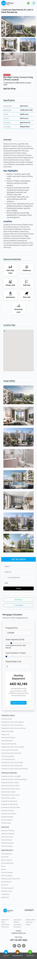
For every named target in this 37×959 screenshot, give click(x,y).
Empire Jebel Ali (6, 860)
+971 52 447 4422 (18, 940)
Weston (3, 869)
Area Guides (17, 919)
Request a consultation (18, 702)
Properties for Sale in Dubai (9, 782)
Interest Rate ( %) (13, 661)
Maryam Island (24, 126)
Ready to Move (30, 919)
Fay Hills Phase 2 (6, 882)
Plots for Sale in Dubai (8, 798)
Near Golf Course (6, 840)
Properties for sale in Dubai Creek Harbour (14, 769)
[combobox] (6, 577)
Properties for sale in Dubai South (11, 765)
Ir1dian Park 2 (5, 894)
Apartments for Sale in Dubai (10, 785)
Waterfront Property (7, 833)
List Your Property (6, 846)
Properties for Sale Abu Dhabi (10, 807)
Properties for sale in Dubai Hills (11, 753)
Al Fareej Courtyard (7, 888)
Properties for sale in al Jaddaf (10, 776)
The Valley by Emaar (7, 756)
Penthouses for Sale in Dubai (10, 795)
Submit (18, 588)
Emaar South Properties (8, 744)
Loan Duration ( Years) (15, 653)
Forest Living (5, 734)
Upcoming (29, 922)
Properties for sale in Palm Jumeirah (12, 747)
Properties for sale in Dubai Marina (12, 725)
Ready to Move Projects (8, 813)
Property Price (12, 628)
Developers (17, 927)
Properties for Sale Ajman (9, 801)
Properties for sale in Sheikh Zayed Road (14, 779)
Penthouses (5, 927)
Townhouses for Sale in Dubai (10, 789)
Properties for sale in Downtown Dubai (13, 728)
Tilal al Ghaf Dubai (7, 740)
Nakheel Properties (7, 817)
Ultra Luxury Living (7, 837)
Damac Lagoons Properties (9, 750)
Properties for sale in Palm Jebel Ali (12, 722)
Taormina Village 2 (7, 872)
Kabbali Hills (5, 897)
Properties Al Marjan (7, 810)
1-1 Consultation (18, 605)
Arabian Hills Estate (7, 731)
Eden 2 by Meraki (6, 875)
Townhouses (5, 924)
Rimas (3, 866)
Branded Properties (7, 843)
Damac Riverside (6, 719)
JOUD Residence (6, 854)
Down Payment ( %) (15, 639)
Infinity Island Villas (7, 863)
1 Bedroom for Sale (26, 110)
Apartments (24, 106)
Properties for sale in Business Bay (12, 762)
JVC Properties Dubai (8, 759)
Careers (28, 924)
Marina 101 (4, 885)
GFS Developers (6, 823)
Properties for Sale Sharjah (9, 804)
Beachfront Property (7, 830)
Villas (3, 922)
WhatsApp (19, 599)
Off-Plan (16, 922)
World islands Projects (8, 737)
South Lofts (4, 857)
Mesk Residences (10, 82)
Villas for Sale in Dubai (8, 792)
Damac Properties (6, 820)
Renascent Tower (6, 891)
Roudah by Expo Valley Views (10, 879)
